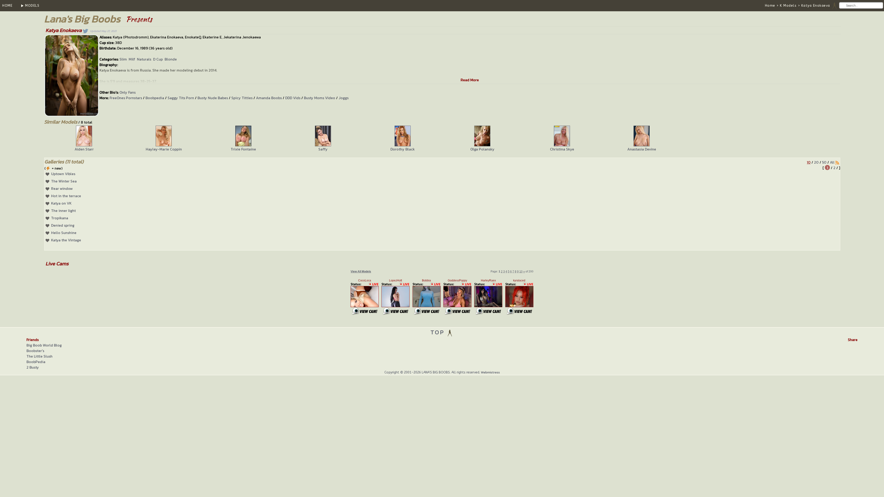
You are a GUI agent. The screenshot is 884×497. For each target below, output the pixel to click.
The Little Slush (39, 356)
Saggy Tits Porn (181, 98)
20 (816, 162)
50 (824, 162)
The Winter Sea (64, 181)
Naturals (144, 59)
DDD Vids (292, 98)
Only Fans (127, 92)
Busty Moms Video (319, 98)
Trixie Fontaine (243, 149)
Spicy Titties (242, 98)
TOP (438, 332)
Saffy (323, 149)
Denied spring (62, 225)
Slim (123, 59)
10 (809, 162)
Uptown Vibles (63, 173)
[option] (84, 139)
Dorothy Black (402, 149)
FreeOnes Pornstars (126, 98)
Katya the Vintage (66, 240)
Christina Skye (562, 149)
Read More (470, 80)
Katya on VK (61, 203)
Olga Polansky (482, 149)
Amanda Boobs (269, 98)
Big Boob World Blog (44, 345)
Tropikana (59, 218)
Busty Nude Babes (213, 98)
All (832, 162)
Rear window (62, 188)
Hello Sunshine (63, 232)
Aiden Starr (84, 149)
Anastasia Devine (641, 149)
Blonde (171, 59)
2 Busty (32, 367)
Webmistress (490, 372)
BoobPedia (35, 361)
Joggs (344, 98)
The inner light (63, 210)
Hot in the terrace (66, 196)
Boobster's (35, 350)
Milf (132, 59)
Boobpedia (154, 98)
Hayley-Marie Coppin (164, 149)
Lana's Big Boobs (82, 18)
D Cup (158, 59)
